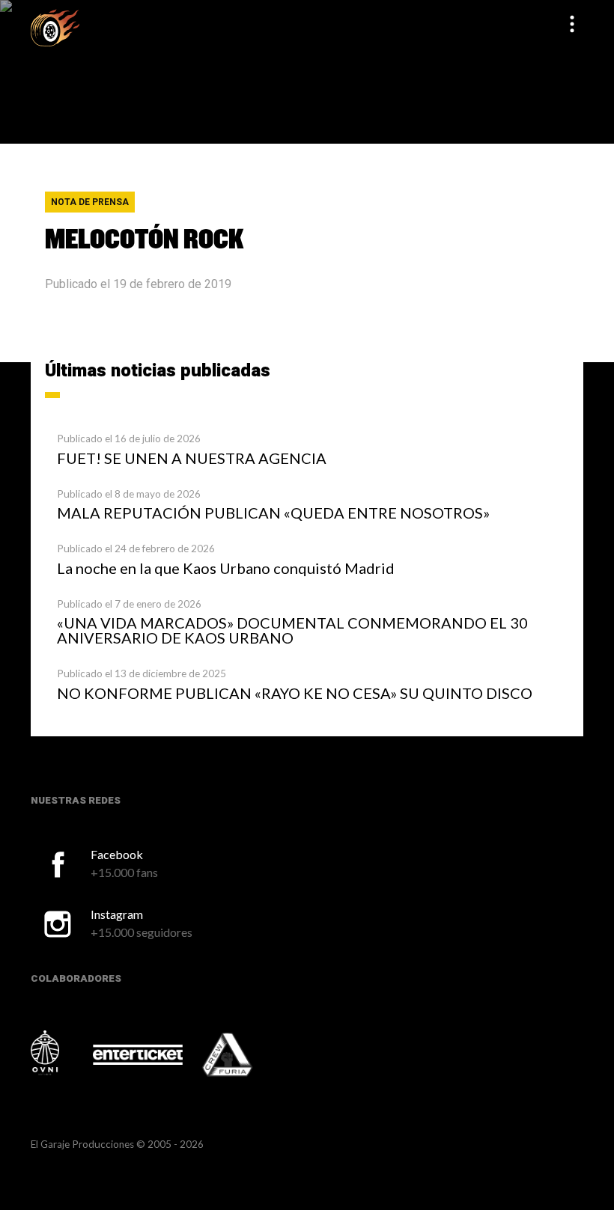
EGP (55, 27)
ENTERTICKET (138, 1054)
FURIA (248, 1056)
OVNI (61, 1052)
